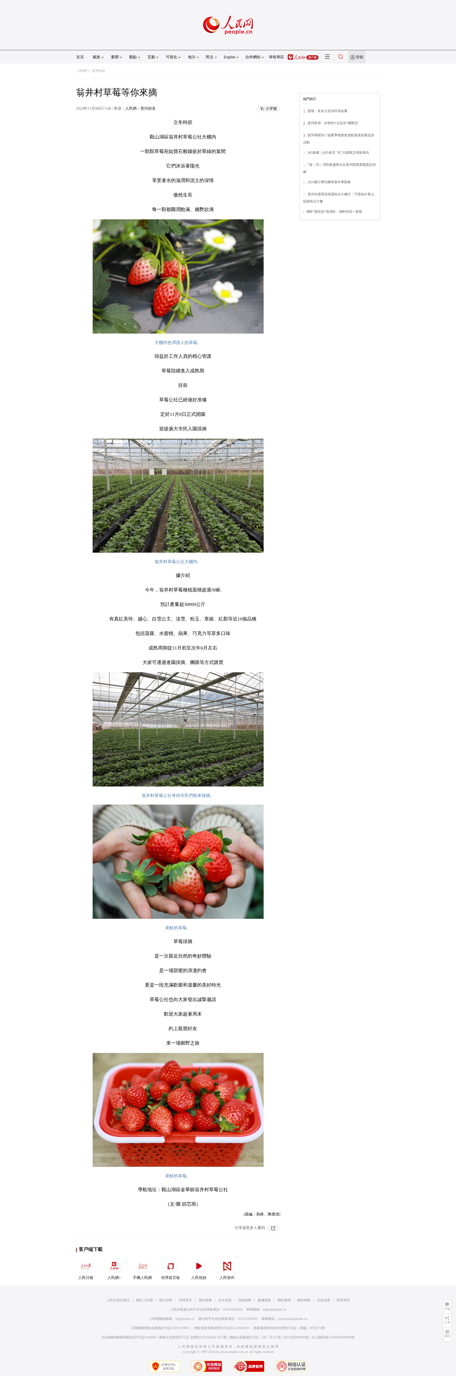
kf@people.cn (185, 1319)
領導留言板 (170, 1278)
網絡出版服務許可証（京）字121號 (255, 1337)
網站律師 (303, 1300)
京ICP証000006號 (296, 1337)
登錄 (359, 57)
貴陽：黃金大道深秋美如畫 (327, 111)
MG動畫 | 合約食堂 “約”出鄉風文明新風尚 (338, 152)
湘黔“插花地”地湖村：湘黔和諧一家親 (334, 211)
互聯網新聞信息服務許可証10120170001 (160, 1328)
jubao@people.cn (274, 1309)
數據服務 (264, 1300)
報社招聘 (165, 1300)
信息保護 (323, 1300)
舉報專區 (276, 57)
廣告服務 (205, 1300)
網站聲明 (284, 1300)
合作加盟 (225, 1300)
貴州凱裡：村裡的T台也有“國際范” (333, 123)
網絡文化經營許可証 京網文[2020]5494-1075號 (193, 1337)
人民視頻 (198, 1278)
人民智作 (227, 1278)
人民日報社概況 (118, 1300)
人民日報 (85, 1278)
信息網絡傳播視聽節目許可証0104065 (129, 1337)
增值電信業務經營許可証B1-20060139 (221, 1328)
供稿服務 (244, 1300)
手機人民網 (142, 1278)
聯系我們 (343, 1300)
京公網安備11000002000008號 (333, 1337)
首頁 (80, 57)
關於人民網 (144, 1300)
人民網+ (114, 1278)
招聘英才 (185, 1300)
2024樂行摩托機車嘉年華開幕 (329, 182)
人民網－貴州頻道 (140, 108)
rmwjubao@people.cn (292, 1319)
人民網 (82, 71)
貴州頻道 (98, 71)
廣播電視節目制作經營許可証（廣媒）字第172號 (289, 1328)
